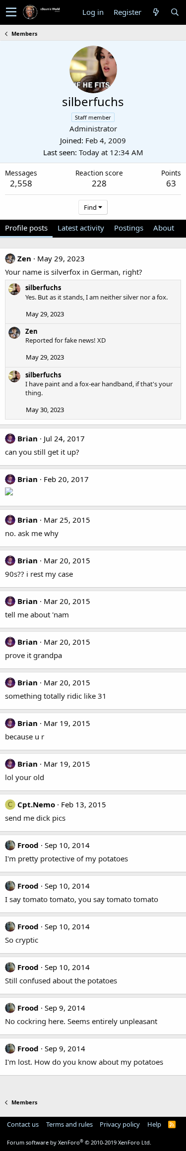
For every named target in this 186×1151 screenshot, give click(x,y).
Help (154, 1124)
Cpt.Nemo (36, 804)
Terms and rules (69, 1124)
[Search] (174, 12)
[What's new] (155, 12)
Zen (24, 258)
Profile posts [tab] (26, 228)
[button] (11, 12)
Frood (28, 845)
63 (171, 183)
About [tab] (163, 228)
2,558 (21, 183)
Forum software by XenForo (79, 1142)
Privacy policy (120, 1124)
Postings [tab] (128, 228)
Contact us (23, 1124)
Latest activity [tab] (81, 228)
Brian (27, 438)
